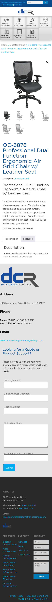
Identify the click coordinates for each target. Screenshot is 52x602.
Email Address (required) (17, 393)
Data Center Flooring (9, 577)
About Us (23, 550)
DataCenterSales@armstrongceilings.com (16, 2)
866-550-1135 (26, 508)
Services (22, 542)
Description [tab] (11, 239)
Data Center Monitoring (9, 563)
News (21, 546)
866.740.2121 (8, 5)
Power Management (10, 557)
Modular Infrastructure (10, 584)
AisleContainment (18, 24)
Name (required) (12, 380)
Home (4, 45)
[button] (47, 62)
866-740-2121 (29, 505)
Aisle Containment (9, 550)
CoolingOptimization (5, 24)
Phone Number (12, 407)
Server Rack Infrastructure (10, 570)
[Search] (45, 2)
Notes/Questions (13, 423)
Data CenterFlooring (17, 36)
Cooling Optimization (10, 543)
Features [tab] (28, 239)
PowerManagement (31, 24)
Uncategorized (17, 45)
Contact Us (24, 554)
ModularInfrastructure (31, 36)
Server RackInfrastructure (5, 36)
